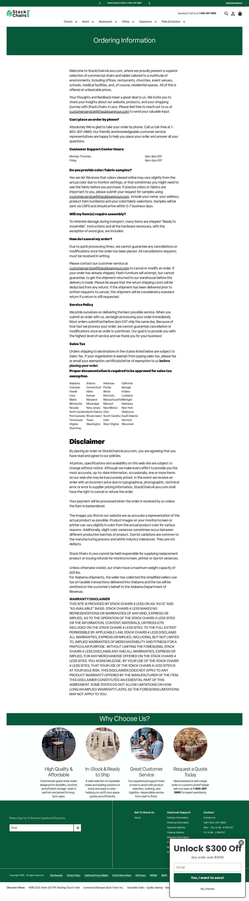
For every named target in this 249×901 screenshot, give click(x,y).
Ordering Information (178, 823)
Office (125, 22)
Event (85, 22)
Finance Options (175, 832)
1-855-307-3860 (207, 13)
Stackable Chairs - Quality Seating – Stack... (149, 888)
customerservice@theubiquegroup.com (99, 112)
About (137, 818)
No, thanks (207, 889)
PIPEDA (153, 876)
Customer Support (234, 3)
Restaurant (105, 22)
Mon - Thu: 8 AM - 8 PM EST (218, 827)
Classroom (145, 22)
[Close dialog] (241, 843)
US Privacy (140, 876)
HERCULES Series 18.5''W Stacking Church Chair (54, 888)
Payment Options (176, 827)
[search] (226, 14)
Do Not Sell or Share (121, 876)
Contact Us (209, 818)
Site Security (56, 876)
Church (68, 22)
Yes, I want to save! (207, 877)
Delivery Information (177, 818)
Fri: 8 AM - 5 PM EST (214, 832)
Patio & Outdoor (171, 22)
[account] (233, 14)
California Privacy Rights (96, 876)
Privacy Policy (73, 876)
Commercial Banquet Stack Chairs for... (103, 888)
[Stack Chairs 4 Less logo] (18, 13)
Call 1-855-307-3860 (215, 823)
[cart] (240, 15)
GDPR (164, 876)
